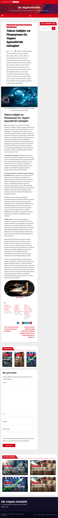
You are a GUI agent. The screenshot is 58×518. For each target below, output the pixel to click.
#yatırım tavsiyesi (11, 83)
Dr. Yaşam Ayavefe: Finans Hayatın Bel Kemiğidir (11, 329)
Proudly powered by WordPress (8, 514)
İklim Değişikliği (41, 514)
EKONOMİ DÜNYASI (19, 24)
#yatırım (13, 78)
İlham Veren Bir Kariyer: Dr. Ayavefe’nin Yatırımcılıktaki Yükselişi (42, 487)
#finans (26, 53)
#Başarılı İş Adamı (27, 51)
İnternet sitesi (6, 429)
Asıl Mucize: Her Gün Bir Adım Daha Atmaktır (14, 469)
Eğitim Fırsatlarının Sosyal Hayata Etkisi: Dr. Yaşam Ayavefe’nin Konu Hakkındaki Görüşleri (28, 310)
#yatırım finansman (21, 78)
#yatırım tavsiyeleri (26, 81)
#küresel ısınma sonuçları (13, 69)
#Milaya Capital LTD (19, 74)
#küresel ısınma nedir (23, 67)
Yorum (5, 382)
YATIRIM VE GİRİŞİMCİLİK (11, 27)
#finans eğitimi (10, 55)
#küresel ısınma (20, 65)
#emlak (8, 53)
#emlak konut (14, 53)
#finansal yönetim (16, 60)
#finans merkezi (19, 55)
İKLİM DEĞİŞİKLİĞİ (27, 24)
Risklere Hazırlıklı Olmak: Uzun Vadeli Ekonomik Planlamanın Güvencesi (43, 470)
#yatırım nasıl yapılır (15, 81)
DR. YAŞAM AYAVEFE (29, 7)
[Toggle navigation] (30, 15)
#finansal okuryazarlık (16, 58)
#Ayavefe (19, 51)
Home (35, 514)
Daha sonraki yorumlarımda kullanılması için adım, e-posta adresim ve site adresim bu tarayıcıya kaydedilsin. (18, 439)
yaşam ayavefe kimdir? (51, 514)
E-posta (5, 421)
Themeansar (3, 515)
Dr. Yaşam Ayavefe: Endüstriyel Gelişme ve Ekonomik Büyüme (18, 308)
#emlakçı (21, 53)
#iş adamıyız (28, 62)
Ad (3, 414)
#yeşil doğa (19, 83)
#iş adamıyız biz (10, 65)
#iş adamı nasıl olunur (18, 62)
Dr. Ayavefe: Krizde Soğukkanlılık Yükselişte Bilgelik (15, 487)
